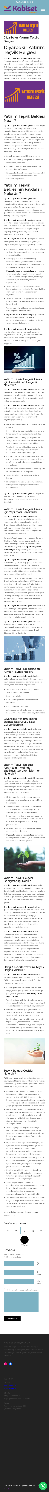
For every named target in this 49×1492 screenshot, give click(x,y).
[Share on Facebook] (8, 1230)
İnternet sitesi (40, 1282)
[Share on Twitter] (16, 1230)
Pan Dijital (7, 1488)
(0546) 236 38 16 (10, 1388)
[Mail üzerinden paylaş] (41, 1230)
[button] (43, 1486)
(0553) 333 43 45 (27, 2)
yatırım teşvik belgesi (22, 931)
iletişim (34, 1212)
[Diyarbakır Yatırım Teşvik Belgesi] (21, 27)
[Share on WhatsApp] (25, 1230)
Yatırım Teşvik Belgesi (24, 50)
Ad (38, 1264)
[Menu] (41, 9)
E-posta (39, 1274)
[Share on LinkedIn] (33, 1230)
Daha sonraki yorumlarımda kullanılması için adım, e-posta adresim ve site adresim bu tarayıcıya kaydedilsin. (22, 1292)
